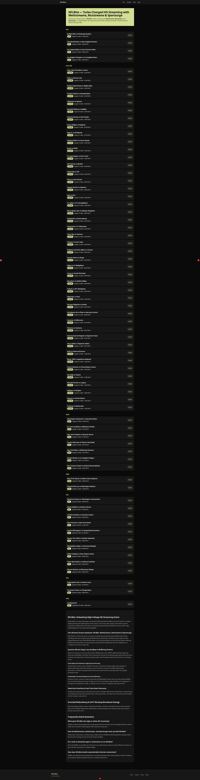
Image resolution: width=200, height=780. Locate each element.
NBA (139, 2)
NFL (124, 2)
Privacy (142, 775)
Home (131, 775)
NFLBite (63, 2)
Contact (137, 775)
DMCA (147, 775)
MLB (134, 2)
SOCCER (129, 2)
